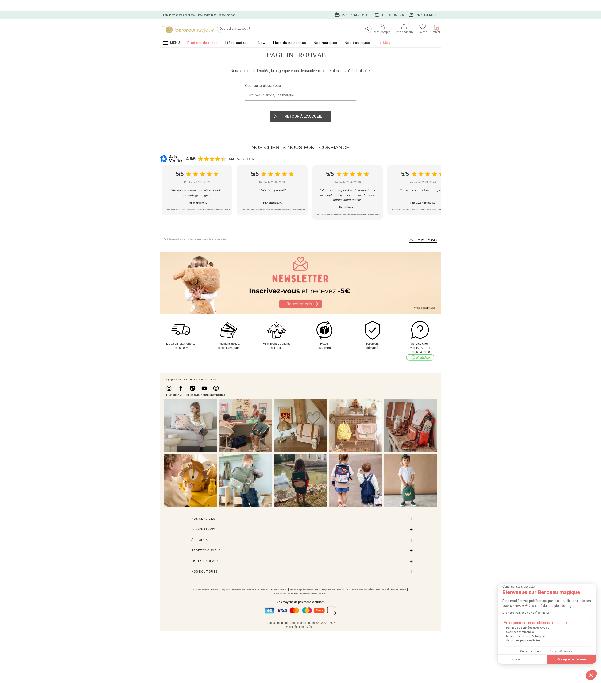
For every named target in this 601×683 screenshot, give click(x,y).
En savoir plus (522, 659)
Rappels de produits (333, 589)
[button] (591, 675)
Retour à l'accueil (303, 116)
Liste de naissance (289, 43)
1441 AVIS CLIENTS (243, 159)
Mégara (311, 626)
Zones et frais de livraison (272, 589)
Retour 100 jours (220, 589)
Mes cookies (319, 593)
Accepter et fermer (571, 659)
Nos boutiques (357, 43)
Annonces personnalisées (523, 640)
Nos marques (325, 43)
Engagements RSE (426, 15)
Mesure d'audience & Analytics (526, 636)
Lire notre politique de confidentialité (526, 612)
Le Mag (384, 43)
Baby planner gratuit (355, 15)
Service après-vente (301, 589)
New (262, 43)
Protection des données (360, 589)
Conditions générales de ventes (292, 593)
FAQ (317, 589)
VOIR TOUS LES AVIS (423, 240)
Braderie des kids (202, 43)
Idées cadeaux (237, 43)
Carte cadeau (201, 589)
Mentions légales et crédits (391, 589)
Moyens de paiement (244, 589)
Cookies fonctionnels (520, 632)
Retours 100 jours (392, 15)
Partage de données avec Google (527, 627)
